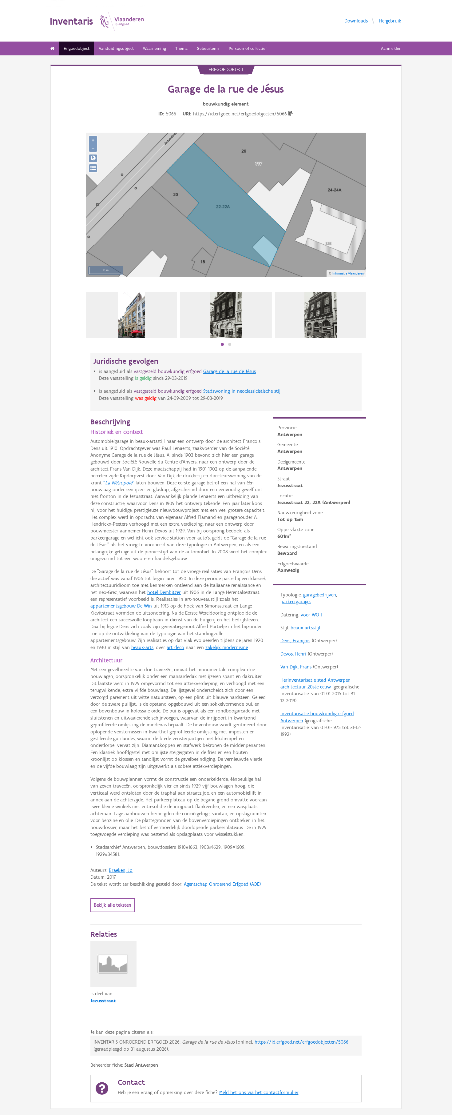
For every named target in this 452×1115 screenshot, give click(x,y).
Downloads (356, 21)
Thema (181, 48)
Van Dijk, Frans (295, 667)
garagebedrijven (319, 595)
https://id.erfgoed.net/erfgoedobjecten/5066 (301, 1042)
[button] (222, 344)
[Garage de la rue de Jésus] (226, 315)
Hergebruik (390, 21)
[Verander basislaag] (93, 168)
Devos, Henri (293, 654)
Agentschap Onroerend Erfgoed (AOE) (222, 884)
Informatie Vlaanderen (348, 273)
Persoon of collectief (248, 48)
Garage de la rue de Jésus (229, 371)
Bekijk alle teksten (112, 905)
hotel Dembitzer (164, 592)
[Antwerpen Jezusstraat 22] (131, 315)
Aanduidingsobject (116, 48)
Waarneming (154, 48)
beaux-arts (142, 647)
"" (118, 483)
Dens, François (295, 641)
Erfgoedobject (76, 48)
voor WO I (311, 615)
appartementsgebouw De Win (121, 606)
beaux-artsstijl (305, 628)
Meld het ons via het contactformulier (258, 1092)
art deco (175, 647)
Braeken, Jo (121, 870)
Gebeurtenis (208, 48)
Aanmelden (391, 48)
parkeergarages (295, 601)
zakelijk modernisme (226, 647)
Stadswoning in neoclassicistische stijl (242, 391)
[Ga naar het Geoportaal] (93, 158)
